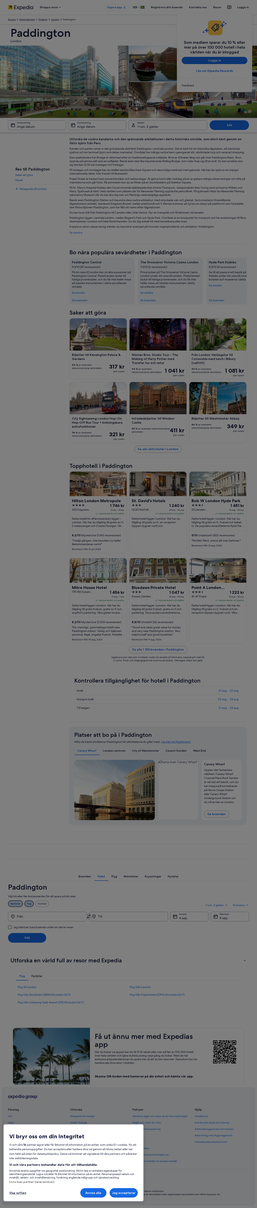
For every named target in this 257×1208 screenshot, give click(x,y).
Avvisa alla (93, 1193)
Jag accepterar (123, 1193)
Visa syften (17, 1193)
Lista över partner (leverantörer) (31, 1181)
